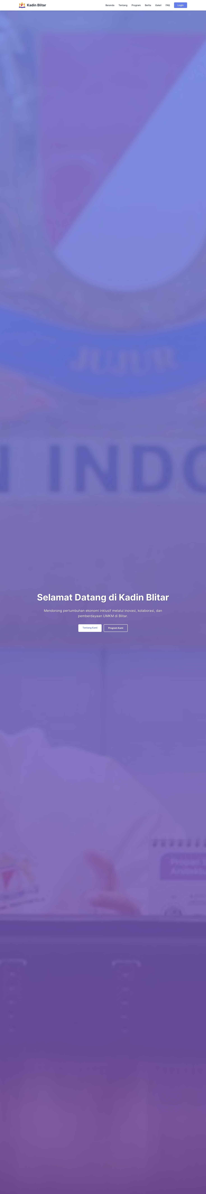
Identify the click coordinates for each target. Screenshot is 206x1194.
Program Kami (115, 628)
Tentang (123, 5)
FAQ (168, 5)
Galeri (158, 5)
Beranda (110, 5)
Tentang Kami (90, 627)
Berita (148, 5)
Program (136, 5)
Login (181, 5)
